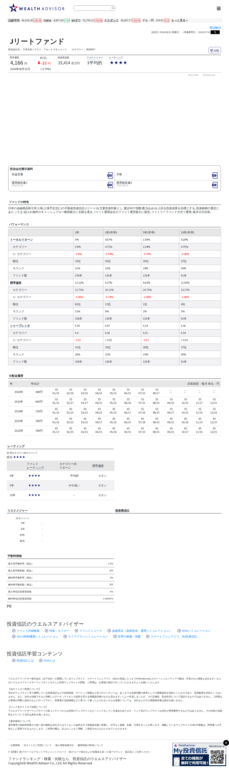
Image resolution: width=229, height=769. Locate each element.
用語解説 (215, 27)
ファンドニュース (90, 630)
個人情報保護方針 (64, 745)
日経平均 (14, 20)
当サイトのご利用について (38, 745)
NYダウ (76, 20)
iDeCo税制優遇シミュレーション (37, 636)
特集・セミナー (59, 630)
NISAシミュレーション (196, 630)
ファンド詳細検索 (28, 630)
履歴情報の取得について (90, 745)
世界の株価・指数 (129, 636)
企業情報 (15, 745)
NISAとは (49, 660)
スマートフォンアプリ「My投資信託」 (175, 636)
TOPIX (47, 20)
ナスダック (111, 20)
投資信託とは (25, 660)
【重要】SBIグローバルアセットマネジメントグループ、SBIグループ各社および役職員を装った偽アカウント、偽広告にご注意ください (80, 751)
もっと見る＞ (179, 20)
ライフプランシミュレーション (88, 636)
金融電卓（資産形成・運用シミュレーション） (142, 630)
